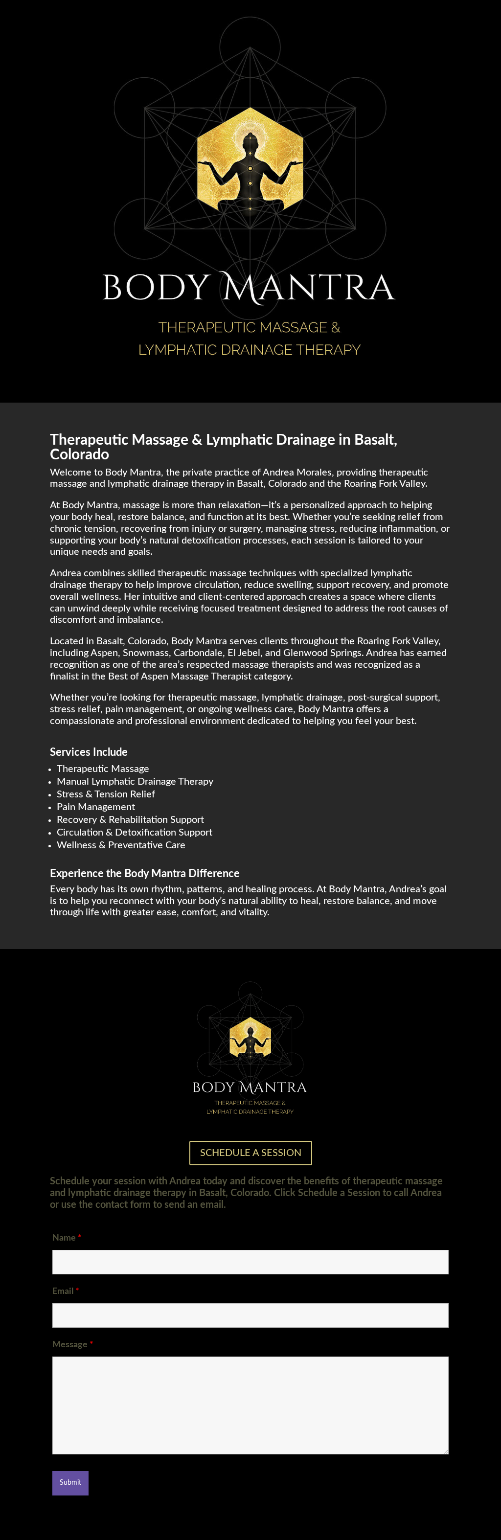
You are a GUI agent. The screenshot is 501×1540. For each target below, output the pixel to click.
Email (65, 1291)
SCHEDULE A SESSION (250, 1153)
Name (67, 1238)
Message (72, 1344)
